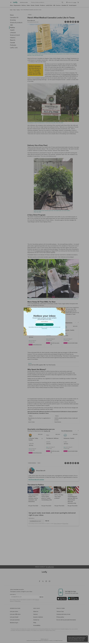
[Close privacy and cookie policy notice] (86, 636)
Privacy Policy (75, 640)
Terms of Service (55, 327)
